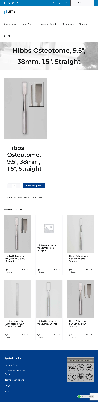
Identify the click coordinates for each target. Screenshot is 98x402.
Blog (7, 391)
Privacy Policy (11, 365)
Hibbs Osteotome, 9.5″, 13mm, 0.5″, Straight (47, 248)
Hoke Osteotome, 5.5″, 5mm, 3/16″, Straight (78, 324)
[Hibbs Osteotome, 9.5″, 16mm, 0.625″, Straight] (17, 234)
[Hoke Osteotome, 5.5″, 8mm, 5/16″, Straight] (80, 234)
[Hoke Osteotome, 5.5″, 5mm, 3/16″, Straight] (80, 299)
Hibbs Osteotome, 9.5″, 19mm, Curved (47, 322)
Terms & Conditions (14, 380)
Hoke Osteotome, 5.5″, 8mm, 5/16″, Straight (78, 259)
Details (26, 270)
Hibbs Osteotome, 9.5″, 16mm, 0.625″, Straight (15, 259)
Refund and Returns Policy (15, 372)
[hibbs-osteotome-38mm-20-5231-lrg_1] (25, 108)
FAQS (7, 385)
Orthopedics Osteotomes (29, 197)
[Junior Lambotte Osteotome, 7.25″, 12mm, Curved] (17, 299)
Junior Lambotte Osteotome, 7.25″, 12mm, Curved (14, 324)
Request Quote (33, 186)
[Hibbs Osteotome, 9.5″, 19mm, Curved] (49, 299)
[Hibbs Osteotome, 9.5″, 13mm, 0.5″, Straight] (49, 228)
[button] (9, 36)
